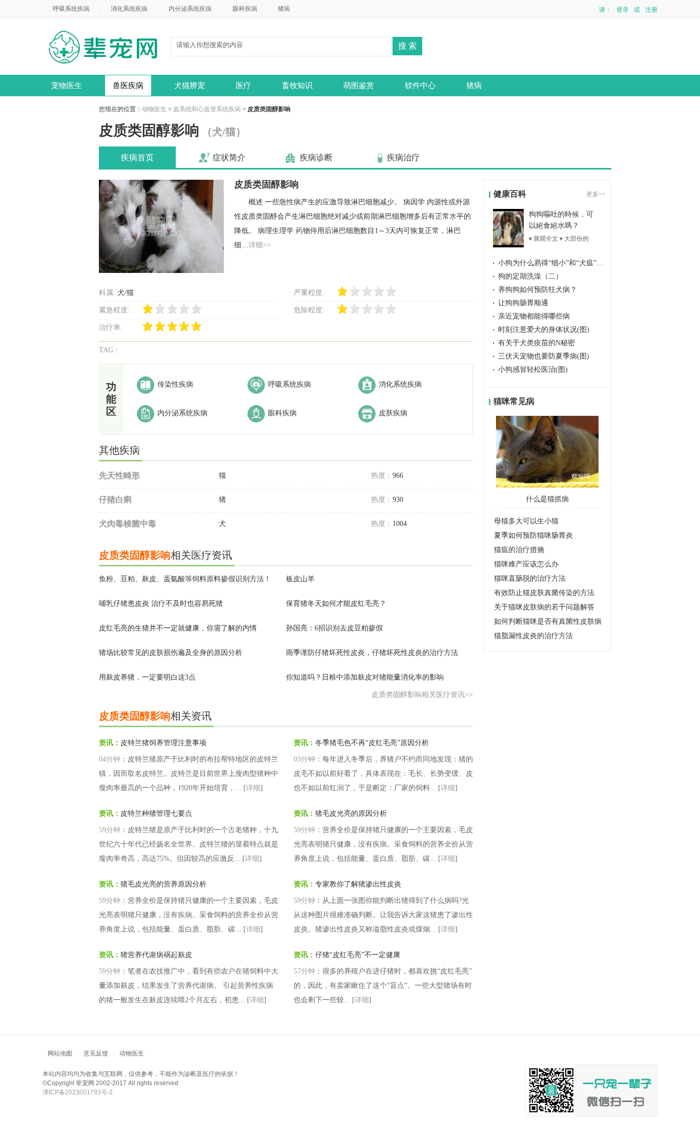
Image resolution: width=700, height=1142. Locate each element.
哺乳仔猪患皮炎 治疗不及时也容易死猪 (161, 603)
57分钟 (304, 971)
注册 (651, 9)
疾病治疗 (403, 157)
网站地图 (60, 1053)
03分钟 (304, 759)
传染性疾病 (175, 384)
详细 (253, 788)
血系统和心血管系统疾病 (207, 109)
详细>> (260, 245)
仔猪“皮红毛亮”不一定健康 (357, 955)
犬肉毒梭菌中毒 (127, 523)
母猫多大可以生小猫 (526, 521)
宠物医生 (66, 85)
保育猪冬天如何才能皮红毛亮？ (336, 603)
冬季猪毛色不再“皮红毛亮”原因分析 (372, 743)
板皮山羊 (300, 579)
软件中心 (420, 85)
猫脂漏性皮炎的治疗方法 (533, 636)
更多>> (596, 194)
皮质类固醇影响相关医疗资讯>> (422, 695)
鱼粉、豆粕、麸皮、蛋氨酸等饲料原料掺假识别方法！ (185, 579)
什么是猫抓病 (547, 499)
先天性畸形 (119, 475)
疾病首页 (137, 157)
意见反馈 (96, 1053)
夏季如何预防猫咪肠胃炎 (533, 535)
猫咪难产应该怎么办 (526, 564)
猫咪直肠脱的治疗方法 (530, 578)
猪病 (284, 8)
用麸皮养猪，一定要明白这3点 (147, 677)
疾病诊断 (316, 157)
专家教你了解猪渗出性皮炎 (358, 884)
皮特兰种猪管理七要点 (156, 813)
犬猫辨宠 (189, 85)
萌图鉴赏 (358, 85)
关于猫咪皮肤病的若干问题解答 (544, 607)
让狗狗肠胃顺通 (523, 303)
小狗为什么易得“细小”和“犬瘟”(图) (553, 263)
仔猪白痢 (115, 499)
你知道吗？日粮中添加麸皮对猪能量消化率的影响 (365, 677)
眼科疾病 (245, 8)
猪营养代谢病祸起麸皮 (156, 955)
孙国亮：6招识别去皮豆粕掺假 (334, 628)
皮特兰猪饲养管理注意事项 (163, 743)
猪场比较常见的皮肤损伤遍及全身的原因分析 (170, 653)
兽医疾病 (128, 85)
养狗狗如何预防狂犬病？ (537, 289)
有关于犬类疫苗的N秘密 (536, 343)
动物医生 (107, 48)
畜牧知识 (297, 85)
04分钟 (109, 759)
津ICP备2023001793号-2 (78, 1092)
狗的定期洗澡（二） (530, 276)
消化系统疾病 (129, 8)
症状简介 (229, 157)
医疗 (243, 85)
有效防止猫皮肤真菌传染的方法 (544, 593)
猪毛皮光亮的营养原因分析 (163, 884)
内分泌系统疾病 (190, 8)
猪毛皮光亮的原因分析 (351, 813)
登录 (622, 9)
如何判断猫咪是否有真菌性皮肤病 (548, 621)
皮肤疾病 (393, 413)
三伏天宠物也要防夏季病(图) (543, 356)
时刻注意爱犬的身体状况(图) (543, 329)
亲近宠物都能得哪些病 (534, 316)
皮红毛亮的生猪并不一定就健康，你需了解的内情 (178, 628)
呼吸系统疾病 (71, 8)
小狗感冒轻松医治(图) (533, 369)
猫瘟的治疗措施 (519, 550)
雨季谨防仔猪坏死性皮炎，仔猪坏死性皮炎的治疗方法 (372, 653)
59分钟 (109, 830)
